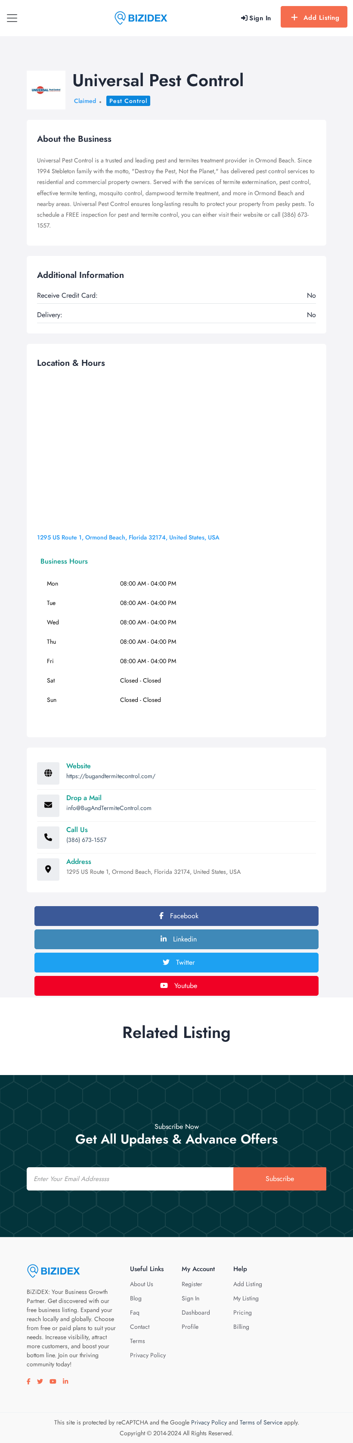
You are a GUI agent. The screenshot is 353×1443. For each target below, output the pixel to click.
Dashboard (196, 1312)
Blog (136, 1298)
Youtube (184, 986)
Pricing (242, 1312)
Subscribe (280, 1179)
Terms (137, 1341)
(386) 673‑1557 (86, 839)
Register (192, 1284)
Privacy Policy (148, 1355)
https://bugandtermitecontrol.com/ (110, 776)
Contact (139, 1326)
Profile (190, 1326)
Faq (134, 1312)
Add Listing (321, 17)
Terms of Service (261, 1422)
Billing (241, 1326)
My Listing (246, 1298)
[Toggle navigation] (12, 18)
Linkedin (184, 939)
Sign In (190, 1298)
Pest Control (128, 101)
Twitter (184, 962)
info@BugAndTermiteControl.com (109, 808)
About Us (141, 1284)
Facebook (183, 916)
